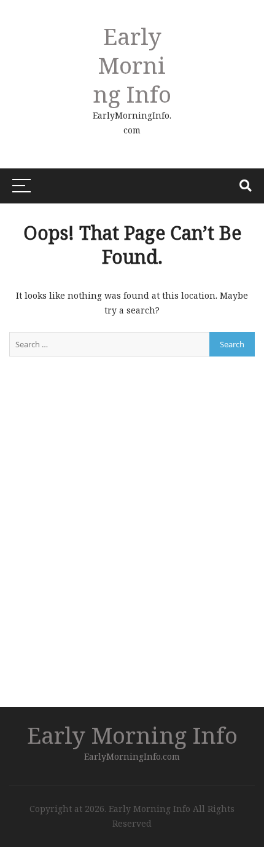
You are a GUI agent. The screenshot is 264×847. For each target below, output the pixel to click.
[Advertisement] (47, 58)
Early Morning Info (132, 64)
